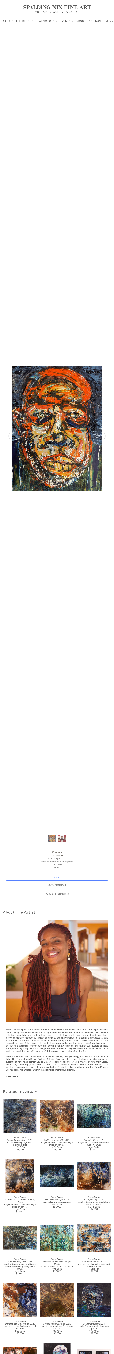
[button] (26, 20)
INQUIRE (57, 878)
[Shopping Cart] (111, 21)
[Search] (107, 21)
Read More (12, 1076)
